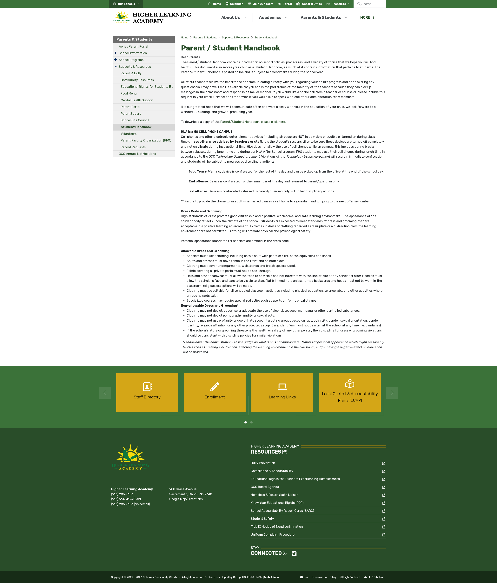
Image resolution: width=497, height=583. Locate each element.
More (365, 17)
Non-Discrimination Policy (318, 577)
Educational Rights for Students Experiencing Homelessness (148, 86)
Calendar (236, 4)
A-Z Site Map (374, 577)
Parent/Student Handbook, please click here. (253, 122)
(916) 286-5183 (122, 494)
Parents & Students (321, 17)
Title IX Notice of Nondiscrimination (277, 526)
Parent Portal (130, 107)
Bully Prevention (263, 463)
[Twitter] (294, 555)
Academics (270, 17)
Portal (287, 4)
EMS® (258, 577)
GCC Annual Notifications (137, 154)
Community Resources (137, 80)
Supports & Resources (135, 67)
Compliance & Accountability (272, 471)
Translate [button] (339, 4)
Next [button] (392, 393)
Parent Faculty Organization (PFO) (146, 140)
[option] (147, 394)
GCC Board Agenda (265, 487)
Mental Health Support (137, 100)
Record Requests (133, 147)
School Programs (131, 60)
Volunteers (128, 134)
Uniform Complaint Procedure (273, 534)
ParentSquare (131, 113)
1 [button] (246, 422)
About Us (230, 17)
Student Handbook (136, 127)
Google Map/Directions (186, 499)
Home (217, 4)
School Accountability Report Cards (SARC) (282, 511)
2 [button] (251, 422)
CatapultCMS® (242, 577)
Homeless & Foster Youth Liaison (274, 495)
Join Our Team (263, 4)
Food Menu (129, 93)
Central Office (312, 4)
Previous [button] (105, 393)
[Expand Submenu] (115, 53)
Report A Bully (131, 73)
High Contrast (352, 577)
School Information (133, 53)
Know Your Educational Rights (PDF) (277, 503)
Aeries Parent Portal (133, 46)
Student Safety (262, 519)
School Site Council (135, 120)
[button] (129, 4)
